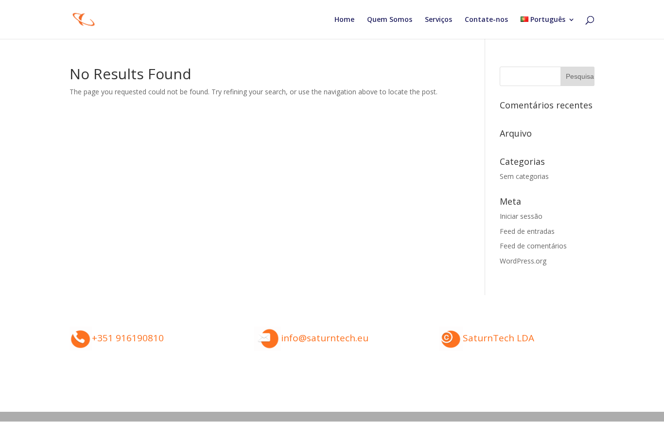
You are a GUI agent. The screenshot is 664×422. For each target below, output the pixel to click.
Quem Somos (389, 20)
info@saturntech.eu (324, 338)
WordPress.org (523, 260)
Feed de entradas (527, 231)
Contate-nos (486, 20)
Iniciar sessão (521, 216)
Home (344, 20)
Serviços (438, 20)
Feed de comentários (533, 245)
